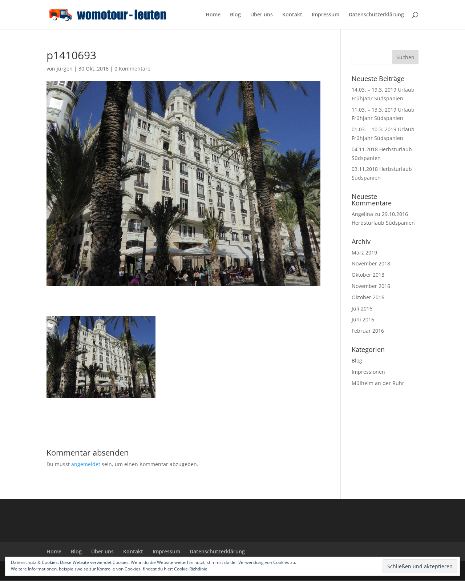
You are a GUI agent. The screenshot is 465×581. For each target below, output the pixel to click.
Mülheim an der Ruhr (378, 383)
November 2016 (371, 286)
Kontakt (292, 15)
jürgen (65, 68)
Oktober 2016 (368, 297)
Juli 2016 (362, 308)
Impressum (325, 15)
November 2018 (371, 263)
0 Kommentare (132, 68)
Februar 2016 (368, 330)
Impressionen (368, 371)
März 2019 (364, 252)
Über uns (261, 15)
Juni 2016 (363, 319)
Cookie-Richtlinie (190, 569)
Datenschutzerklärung (376, 15)
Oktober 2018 (368, 274)
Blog (235, 15)
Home (213, 15)
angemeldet (85, 464)
